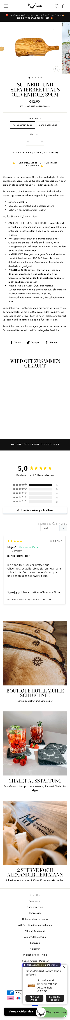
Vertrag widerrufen (21, 1012)
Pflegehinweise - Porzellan (35, 961)
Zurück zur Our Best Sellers (37, 444)
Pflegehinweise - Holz (35, 954)
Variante (35, 118)
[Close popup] (64, 968)
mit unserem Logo (22, 125)
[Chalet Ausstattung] (35, 743)
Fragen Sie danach (55, 998)
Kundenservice (35, 907)
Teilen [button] (15, 593)
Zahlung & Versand (35, 931)
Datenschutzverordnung (35, 919)
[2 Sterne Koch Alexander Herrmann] (35, 833)
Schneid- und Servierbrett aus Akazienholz (47, 984)
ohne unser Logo (48, 125)
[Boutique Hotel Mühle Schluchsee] (35, 653)
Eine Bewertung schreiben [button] (36, 510)
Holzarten (35, 948)
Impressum (35, 913)
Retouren (35, 943)
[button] (45, 599)
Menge (34, 134)
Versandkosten (43, 105)
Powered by (52, 523)
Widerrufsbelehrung (35, 937)
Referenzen (35, 901)
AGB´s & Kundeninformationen (35, 925)
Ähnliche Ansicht (34, 998)
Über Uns (35, 895)
